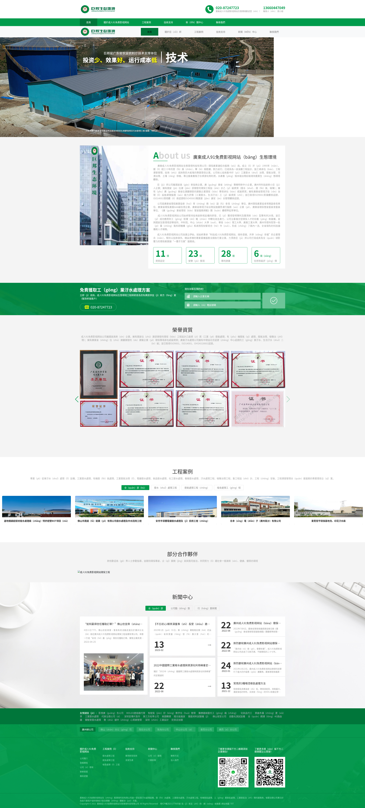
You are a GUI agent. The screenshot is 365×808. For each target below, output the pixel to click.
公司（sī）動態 (155, 755)
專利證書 (84, 776)
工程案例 (146, 22)
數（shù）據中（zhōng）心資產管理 (123, 719)
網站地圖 (225, 803)
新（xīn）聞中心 (194, 22)
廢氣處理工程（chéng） (196, 487)
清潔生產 (129, 760)
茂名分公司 (144, 729)
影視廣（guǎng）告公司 (111, 713)
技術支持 (168, 22)
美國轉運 (166, 716)
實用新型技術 (131, 755)
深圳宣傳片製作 (132, 716)
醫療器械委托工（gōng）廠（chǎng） (218, 713)
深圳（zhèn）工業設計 (157, 719)
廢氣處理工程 (108, 760)
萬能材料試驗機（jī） (199, 716)
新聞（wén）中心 (247, 31)
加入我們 (175, 760)
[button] (178, 134)
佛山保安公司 (219, 716)
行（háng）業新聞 (207, 608)
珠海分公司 (163, 729)
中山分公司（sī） (184, 729)
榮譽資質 (84, 771)
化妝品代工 (246, 713)
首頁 (88, 22)
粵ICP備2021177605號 (170, 803)
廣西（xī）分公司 (228, 729)
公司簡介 (84, 758)
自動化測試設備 (237, 716)
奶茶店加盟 (177, 719)
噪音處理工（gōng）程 (229, 487)
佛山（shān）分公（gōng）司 (116, 729)
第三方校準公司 (151, 716)
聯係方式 (175, 755)
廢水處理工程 (108, 755)
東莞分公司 (206, 729)
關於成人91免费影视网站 (116, 22)
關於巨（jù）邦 (173, 31)
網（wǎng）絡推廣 (212, 803)
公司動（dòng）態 (180, 608)
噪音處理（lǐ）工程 (111, 764)
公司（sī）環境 (86, 767)
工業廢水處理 (92, 716)
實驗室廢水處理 (93, 719)
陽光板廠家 (179, 716)
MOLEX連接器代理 (135, 713)
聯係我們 (220, 22)
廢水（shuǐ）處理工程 (165, 487)
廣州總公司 (87, 729)
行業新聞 (152, 760)
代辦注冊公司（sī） (111, 716)
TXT (232, 803)
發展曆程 (84, 762)
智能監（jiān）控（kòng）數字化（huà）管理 (172, 713)
